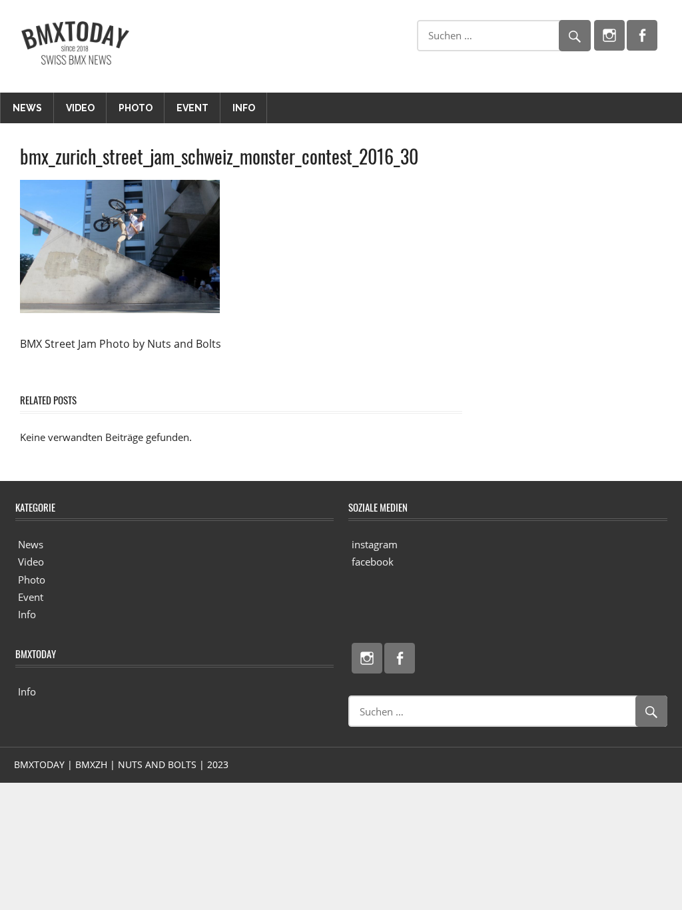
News (27, 108)
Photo (136, 108)
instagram (375, 544)
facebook (373, 561)
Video (80, 108)
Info (243, 108)
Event (192, 108)
